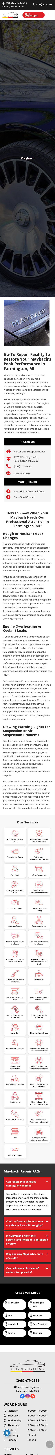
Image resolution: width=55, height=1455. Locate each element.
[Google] (32, 1396)
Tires (15, 1138)
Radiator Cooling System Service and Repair (39, 1085)
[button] (49, 1444)
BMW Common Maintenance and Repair (39, 891)
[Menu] (49, 15)
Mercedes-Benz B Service (15, 1048)
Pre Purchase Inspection (15, 1084)
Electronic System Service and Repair (39, 943)
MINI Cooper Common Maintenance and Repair (39, 1067)
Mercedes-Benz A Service (39, 1033)
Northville (37, 1315)
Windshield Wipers (15, 1155)
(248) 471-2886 (27, 1380)
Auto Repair (15, 875)
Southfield (13, 1324)
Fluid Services (39, 979)
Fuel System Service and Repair (15, 998)
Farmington (13, 1302)
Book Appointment (31, 15)
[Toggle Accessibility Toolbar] (7, 1433)
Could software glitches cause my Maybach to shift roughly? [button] (24, 1223)
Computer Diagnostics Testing (39, 909)
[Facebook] (22, 1396)
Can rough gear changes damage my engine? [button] (21, 1183)
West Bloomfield (40, 1324)
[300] (15, 15)
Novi (10, 1315)
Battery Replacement (38, 875)
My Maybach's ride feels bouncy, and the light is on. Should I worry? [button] (27, 1239)
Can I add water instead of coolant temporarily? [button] (22, 1270)
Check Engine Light (15, 908)
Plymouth (37, 1333)
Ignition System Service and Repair (39, 1016)
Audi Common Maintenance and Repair (39, 858)
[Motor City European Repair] (10, 451)
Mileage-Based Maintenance (15, 1067)
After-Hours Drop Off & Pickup (15, 840)
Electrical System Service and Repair (15, 943)
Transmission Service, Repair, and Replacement (39, 1121)
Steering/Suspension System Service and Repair (39, 1103)
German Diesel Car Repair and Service (39, 998)
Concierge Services (15, 926)
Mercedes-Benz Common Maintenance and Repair (39, 1049)
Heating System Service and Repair (15, 1016)
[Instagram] (27, 1396)
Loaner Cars (15, 1033)
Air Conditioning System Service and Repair (39, 840)
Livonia (11, 1333)
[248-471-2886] (10, 473)
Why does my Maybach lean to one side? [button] (24, 1256)
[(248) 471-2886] (10, 466)
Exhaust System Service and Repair (15, 980)
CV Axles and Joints (39, 926)
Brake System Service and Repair (15, 891)
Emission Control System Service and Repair (15, 960)
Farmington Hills (38, 1304)
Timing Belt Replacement (15, 1120)
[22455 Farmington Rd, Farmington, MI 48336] (10, 459)
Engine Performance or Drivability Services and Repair (39, 961)
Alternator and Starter (15, 857)
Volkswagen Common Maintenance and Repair (39, 1139)
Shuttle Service (15, 1102)
